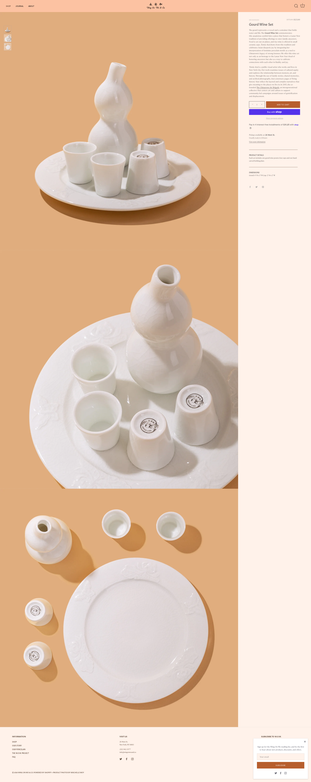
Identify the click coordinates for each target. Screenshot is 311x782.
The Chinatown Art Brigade (268, 87)
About (31, 6)
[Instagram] (285, 773)
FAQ (13, 756)
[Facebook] (280, 773)
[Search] (296, 6)
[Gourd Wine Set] (7, 29)
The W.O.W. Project (20, 753)
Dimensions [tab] (254, 172)
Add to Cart (283, 104)
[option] (8, 29)
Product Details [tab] (256, 155)
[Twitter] (276, 773)
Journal (20, 6)
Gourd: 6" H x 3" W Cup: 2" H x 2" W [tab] (262, 175)
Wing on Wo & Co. (25, 772)
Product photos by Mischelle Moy (68, 772)
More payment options (274, 118)
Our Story (17, 745)
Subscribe (281, 765)
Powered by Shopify (43, 772)
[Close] (305, 741)
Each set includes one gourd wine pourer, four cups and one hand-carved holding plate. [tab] (273, 159)
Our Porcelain (18, 749)
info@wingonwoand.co (128, 752)
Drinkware (254, 20)
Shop (8, 6)
